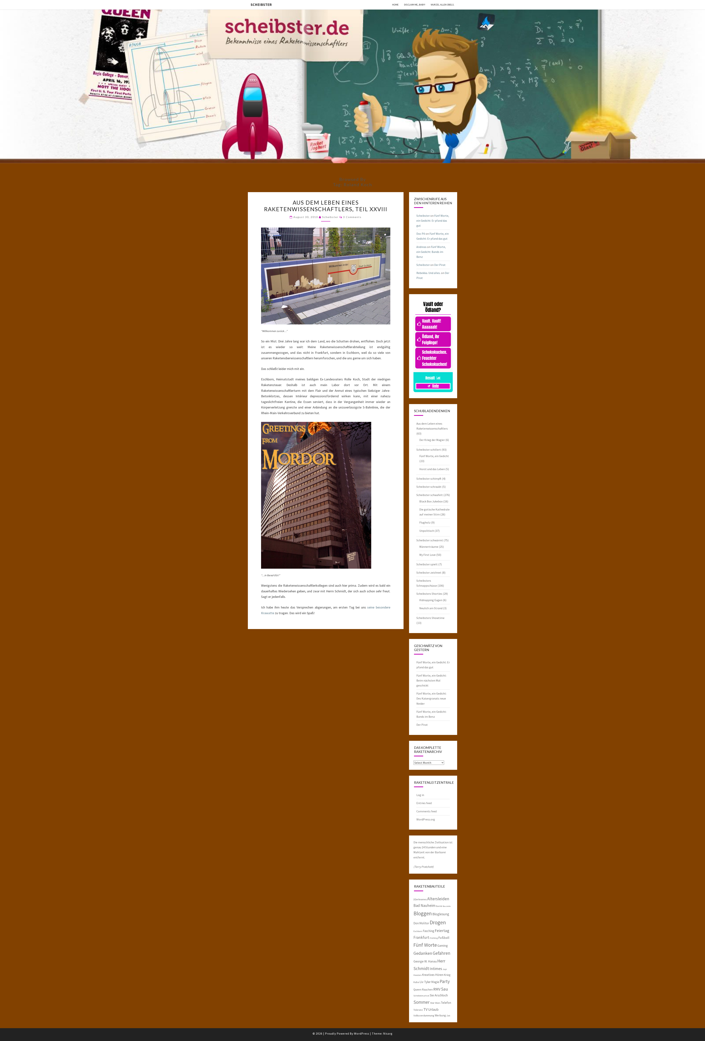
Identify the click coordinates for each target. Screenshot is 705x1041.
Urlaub (433, 1009)
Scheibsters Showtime (430, 618)
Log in (420, 795)
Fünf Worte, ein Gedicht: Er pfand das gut (432, 220)
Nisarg (388, 1033)
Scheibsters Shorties (429, 593)
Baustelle (447, 906)
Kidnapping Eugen (430, 600)
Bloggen (422, 913)
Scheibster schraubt (429, 486)
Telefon (446, 1003)
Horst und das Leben (432, 469)
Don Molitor (421, 923)
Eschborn (417, 931)
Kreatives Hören (432, 975)
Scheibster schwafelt (429, 495)
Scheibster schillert (428, 449)
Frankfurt (421, 937)
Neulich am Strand (430, 608)
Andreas (421, 247)
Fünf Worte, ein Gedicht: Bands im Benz (431, 252)
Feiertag (442, 930)
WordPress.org (425, 819)
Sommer (421, 1002)
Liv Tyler (425, 982)
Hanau (432, 961)
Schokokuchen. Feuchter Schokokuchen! (434, 358)
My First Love (427, 555)
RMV (436, 989)
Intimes (436, 968)
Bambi (439, 906)
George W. (420, 961)
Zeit (448, 1015)
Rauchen (427, 989)
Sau (444, 989)
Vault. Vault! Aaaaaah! (431, 324)
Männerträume (428, 546)
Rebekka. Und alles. (428, 273)
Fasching (428, 931)
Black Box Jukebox (431, 501)
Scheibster (261, 4)
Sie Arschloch (439, 995)
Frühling (434, 938)
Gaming (442, 946)
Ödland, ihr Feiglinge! (430, 339)
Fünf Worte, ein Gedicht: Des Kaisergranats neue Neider (431, 698)
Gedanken (422, 953)
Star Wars (435, 1002)
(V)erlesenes (420, 899)
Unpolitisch (426, 531)
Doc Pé (420, 233)
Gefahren (441, 953)
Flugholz (425, 522)
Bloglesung (440, 914)
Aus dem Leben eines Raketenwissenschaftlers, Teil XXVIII (325, 205)
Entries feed (424, 803)
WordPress (361, 1033)
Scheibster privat (421, 995)
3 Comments (352, 217)
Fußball (443, 937)
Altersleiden (438, 898)
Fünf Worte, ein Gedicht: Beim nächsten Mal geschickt (431, 680)
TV (425, 1009)
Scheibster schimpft (428, 478)
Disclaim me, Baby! (414, 4)
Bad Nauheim (424, 905)
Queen (417, 989)
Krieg (447, 975)
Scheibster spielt (427, 564)
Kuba (416, 982)
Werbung (440, 1015)
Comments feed (426, 811)
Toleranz (418, 1009)
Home (395, 4)
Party (445, 981)
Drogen (438, 922)
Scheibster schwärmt (429, 540)
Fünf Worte (425, 945)
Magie (435, 982)
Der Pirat (440, 265)
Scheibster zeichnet (428, 572)
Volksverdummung (423, 1015)
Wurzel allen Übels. (442, 4)
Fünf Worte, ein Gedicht (434, 456)
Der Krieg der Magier (432, 440)
